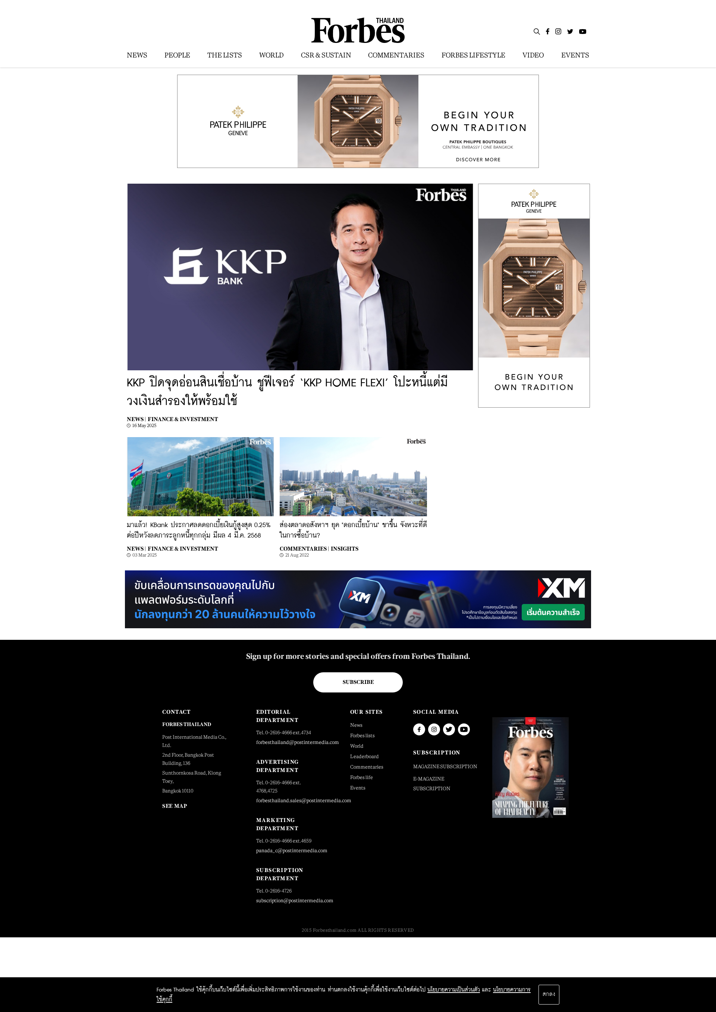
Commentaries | (304, 548)
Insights (344, 548)
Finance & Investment (183, 419)
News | (136, 419)
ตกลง (549, 994)
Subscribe (358, 682)
